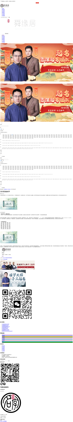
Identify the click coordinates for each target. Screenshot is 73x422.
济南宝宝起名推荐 (5, 328)
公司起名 (3, 10)
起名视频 (3, 15)
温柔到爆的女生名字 (5, 325)
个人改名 (3, 40)
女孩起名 (3, 340)
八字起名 (3, 338)
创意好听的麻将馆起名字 (6, 326)
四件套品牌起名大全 (5, 327)
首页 (1, 421)
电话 (3, 421)
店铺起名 (3, 12)
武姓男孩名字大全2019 (5, 330)
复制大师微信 (3, 419)
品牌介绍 (3, 9)
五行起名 (3, 339)
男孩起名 (3, 342)
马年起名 (3, 336)
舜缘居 (3, 8)
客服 (6, 421)
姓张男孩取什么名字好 (5, 329)
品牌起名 (3, 39)
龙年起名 (3, 14)
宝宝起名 (3, 11)
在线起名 (3, 2)
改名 (2, 341)
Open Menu (6, 33)
